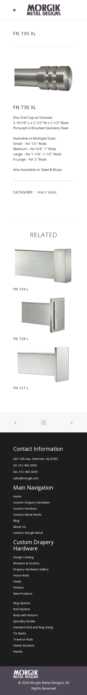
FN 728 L (21, 338)
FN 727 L (21, 388)
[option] (43, 78)
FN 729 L (21, 289)
